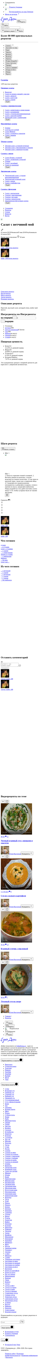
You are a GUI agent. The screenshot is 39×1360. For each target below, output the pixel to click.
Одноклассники (10, 1066)
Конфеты (8, 1235)
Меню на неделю (11, 14)
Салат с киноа (10, 181)
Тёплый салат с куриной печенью (17, 146)
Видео (7, 216)
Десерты (8, 1231)
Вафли (7, 1222)
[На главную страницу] (9, 22)
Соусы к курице (10, 1287)
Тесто (7, 1199)
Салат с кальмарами (12, 112)
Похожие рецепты (7, 299)
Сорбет (7, 1257)
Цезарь (7, 1175)
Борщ (7, 1104)
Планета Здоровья (15, 7)
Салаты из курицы (11, 1154)
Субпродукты (10, 1115)
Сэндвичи (8, 1137)
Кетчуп (7, 1304)
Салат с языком (10, 135)
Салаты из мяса (10, 1152)
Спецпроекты (10, 1335)
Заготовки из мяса (11, 1261)
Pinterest (8, 1070)
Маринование (10, 1276)
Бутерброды (9, 1132)
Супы (7, 1089)
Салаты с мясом (7, 153)
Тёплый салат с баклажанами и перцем (19, 148)
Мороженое (9, 1237)
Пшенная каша (10, 1179)
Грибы (7, 1124)
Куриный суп (10, 1091)
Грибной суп (9, 1092)
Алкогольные (10, 1310)
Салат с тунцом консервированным (17, 114)
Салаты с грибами (11, 1158)
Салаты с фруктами (8, 189)
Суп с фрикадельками (12, 1102)
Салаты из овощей (11, 1162)
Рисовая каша (10, 1182)
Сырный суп (9, 1094)
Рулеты (7, 1218)
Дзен (6, 1079)
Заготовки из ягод (11, 1267)
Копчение (8, 1269)
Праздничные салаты (9, 124)
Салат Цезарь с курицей (13, 158)
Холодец (8, 1143)
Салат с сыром (10, 99)
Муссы (7, 1246)
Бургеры (8, 1136)
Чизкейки (8, 1240)
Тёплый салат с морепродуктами (16, 149)
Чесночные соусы (11, 1300)
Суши (7, 1147)
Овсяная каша (10, 1184)
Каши (7, 1177)
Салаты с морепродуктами (11, 106)
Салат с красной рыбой (13, 116)
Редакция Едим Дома (12, 1345)
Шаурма (8, 1141)
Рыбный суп (9, 1096)
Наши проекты (6, 1328)
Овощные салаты (7, 88)
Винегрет (8, 92)
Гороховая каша (10, 1194)
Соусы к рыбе (10, 1289)
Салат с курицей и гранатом (15, 133)
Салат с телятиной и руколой (15, 159)
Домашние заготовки (12, 1259)
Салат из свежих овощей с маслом (17, 94)
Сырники (8, 1212)
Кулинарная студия (12, 1332)
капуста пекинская (11, 330)
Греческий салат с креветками (15, 117)
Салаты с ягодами (11, 197)
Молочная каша (10, 1188)
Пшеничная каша (11, 1195)
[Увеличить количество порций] (3, 321)
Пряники (8, 1229)
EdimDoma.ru (21, 1046)
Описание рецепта (7, 291)
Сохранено (9, 208)
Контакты (9, 1357)
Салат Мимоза (10, 131)
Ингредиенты (6, 293)
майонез (8, 333)
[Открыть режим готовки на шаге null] (7, 495)
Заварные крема (10, 1248)
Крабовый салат (10, 1169)
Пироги (8, 1205)
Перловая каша (10, 1192)
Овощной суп (10, 1098)
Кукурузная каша (11, 1190)
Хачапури (8, 1220)
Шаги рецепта (6, 295)
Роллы (7, 1149)
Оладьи (7, 1214)
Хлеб (7, 1201)
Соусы (7, 1284)
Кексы (7, 1216)
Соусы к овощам (11, 1291)
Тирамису (8, 1250)
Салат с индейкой (11, 163)
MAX (7, 1078)
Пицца (7, 1203)
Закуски (8, 1126)
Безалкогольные (10, 1312)
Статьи (7, 212)
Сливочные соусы (11, 1293)
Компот (7, 1282)
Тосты (7, 1145)
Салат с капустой (11, 98)
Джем (7, 1280)
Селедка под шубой (12, 130)
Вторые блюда (10, 1109)
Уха (6, 1106)
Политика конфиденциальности (14, 1354)
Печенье (8, 1209)
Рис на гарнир (10, 1274)
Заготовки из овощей (12, 1263)
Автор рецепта (6, 297)
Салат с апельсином (12, 193)
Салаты (4, 80)
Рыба (7, 1119)
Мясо (7, 1111)
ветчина (8, 328)
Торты (7, 1233)
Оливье (7, 128)
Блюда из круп (10, 1272)
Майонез (8, 1306)
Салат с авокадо (10, 96)
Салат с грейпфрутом (12, 183)
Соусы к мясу (10, 1285)
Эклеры (8, 1252)
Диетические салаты (8, 171)
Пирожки (8, 1210)
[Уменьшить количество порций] (15, 317)
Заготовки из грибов (12, 1265)
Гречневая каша (10, 1186)
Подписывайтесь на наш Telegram (21, 12)
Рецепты (8, 210)
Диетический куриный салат (15, 179)
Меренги (8, 1255)
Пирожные (9, 1239)
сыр (6, 331)
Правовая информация (29, 1355)
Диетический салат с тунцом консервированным (15, 176)
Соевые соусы (10, 1295)
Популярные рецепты (8, 1085)
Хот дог (8, 1139)
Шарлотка (8, 1227)
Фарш (7, 1117)
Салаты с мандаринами (13, 195)
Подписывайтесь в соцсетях (11, 1060)
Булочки (8, 1225)
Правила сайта (10, 1353)
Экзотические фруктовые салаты (16, 201)
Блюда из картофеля (12, 1270)
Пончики (8, 1224)
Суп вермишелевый (12, 1100)
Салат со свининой (12, 165)
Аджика (8, 1302)
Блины (7, 1207)
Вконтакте (8, 1064)
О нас (3, 1340)
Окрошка (8, 1107)
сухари (7, 337)
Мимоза (8, 1173)
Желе (7, 1244)
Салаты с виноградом (12, 199)
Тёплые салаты (7, 141)
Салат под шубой (11, 1171)
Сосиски (8, 1130)
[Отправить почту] (22, 1321)
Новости (8, 214)
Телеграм (8, 1068)
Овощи (7, 1122)
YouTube (8, 1072)
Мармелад (8, 1242)
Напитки (8, 1308)
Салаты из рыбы (11, 1160)
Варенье (8, 1278)
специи (7, 335)
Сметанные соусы (11, 1299)
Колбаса (8, 1128)
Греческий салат (11, 1167)
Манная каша (9, 1180)
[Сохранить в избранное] (7, 801)
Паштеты (8, 1134)
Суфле (7, 1254)
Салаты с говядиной (12, 1156)
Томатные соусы (11, 1297)
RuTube (7, 1076)
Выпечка (8, 1197)
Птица (7, 1113)
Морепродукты (10, 1121)
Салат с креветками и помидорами (17, 110)
